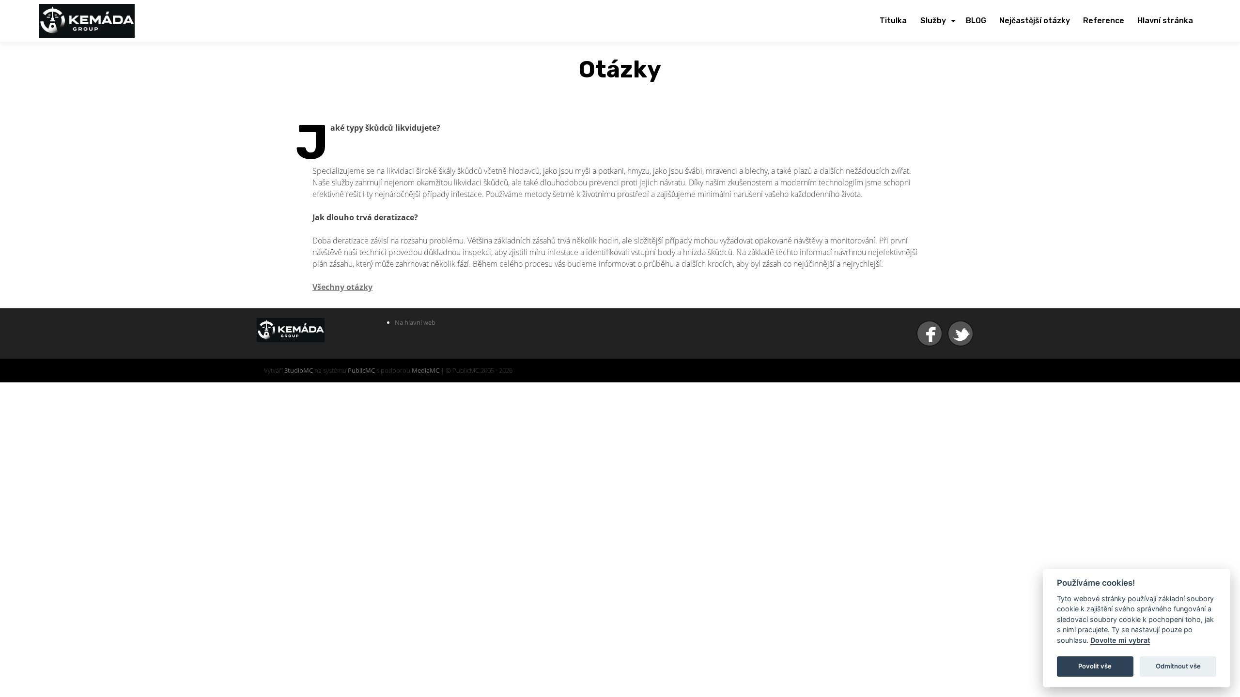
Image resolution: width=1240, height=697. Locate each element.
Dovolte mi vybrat (1120, 640)
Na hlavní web (415, 322)
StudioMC (298, 370)
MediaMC (425, 370)
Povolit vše (1095, 666)
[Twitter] (961, 334)
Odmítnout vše (1178, 666)
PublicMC (361, 370)
